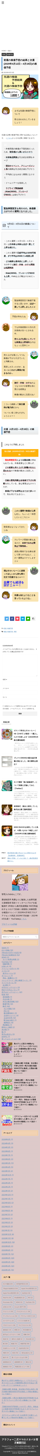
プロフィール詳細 (9, 924)
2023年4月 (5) (7, 1167)
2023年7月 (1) (7, 1155)
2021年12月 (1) (7, 1195)
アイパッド (8, 1311)
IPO (30, 1297)
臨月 (5, 1357)
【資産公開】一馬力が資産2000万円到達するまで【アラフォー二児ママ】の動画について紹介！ (20, 1400)
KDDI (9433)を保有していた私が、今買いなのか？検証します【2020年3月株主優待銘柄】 (26, 830)
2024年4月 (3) (7, 1143)
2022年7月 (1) (7, 1179)
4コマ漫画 (8, 1284)
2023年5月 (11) (8, 1163)
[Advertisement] (20, 27)
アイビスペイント (23, 1311)
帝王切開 (27, 1330)
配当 (28, 1362)
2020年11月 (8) (8, 1238)
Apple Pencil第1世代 (29, 1288)
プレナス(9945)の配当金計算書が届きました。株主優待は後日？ (26, 761)
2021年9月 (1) (7, 1207)
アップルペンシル (10, 1316)
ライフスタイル (25, 1325)
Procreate (8, 1302)
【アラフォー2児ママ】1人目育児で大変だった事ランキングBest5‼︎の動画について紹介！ (26, 1119)
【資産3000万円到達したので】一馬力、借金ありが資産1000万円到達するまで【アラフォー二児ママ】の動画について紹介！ (26, 1102)
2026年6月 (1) (7, 1139)
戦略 (27, 1334)
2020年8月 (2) (7, 1250)
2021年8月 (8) (7, 1211)
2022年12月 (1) (8, 1175)
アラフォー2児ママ (28, 1316)
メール (6, 688)
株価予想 (10, 628)
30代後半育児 (22, 1284)
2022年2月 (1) (7, 1187)
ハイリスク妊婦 (23, 1320)
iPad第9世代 (19, 1297)
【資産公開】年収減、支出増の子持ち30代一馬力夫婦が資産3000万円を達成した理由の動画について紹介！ (20, 1391)
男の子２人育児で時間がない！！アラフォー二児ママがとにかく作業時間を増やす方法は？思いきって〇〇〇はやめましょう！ (26, 1049)
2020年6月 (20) (8, 1258)
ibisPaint (26, 1293)
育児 (15, 1353)
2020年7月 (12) (8, 1254)
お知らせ (7, 1307)
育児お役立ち (27, 1353)
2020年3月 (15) (8, 1270)
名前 (5, 679)
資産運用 (18, 1362)
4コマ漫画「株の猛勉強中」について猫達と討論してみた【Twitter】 (25, 785)
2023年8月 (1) (7, 1151)
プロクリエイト (9, 1325)
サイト (5, 697)
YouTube (30, 1302)
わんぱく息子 (20, 1307)
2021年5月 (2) (7, 1222)
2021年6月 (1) (7, 1218)
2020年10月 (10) (8, 1242)
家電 (17, 1330)
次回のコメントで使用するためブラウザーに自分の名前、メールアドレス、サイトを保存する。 (19, 707)
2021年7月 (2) (7, 1214)
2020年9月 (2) (7, 1246)
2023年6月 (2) (7, 1159)
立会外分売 (24, 1348)
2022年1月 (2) (7, 1191)
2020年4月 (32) (8, 1266)
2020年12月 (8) (8, 1234)
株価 (5, 631)
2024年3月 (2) (7, 1147)
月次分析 (30, 1339)
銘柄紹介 (7, 1366)
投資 (5, 628)
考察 (15, 631)
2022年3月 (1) (7, 1183)
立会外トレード (9, 1348)
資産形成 (7, 1362)
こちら (9, 138)
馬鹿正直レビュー (22, 1366)
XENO (19, 1302)
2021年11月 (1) (7, 1199)
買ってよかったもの (19, 1357)
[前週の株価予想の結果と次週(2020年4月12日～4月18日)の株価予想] (23, 619)
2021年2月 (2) (7, 1226)
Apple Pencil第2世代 (11, 1293)
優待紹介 (7, 1330)
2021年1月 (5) (7, 1230)
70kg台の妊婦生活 (10, 1288)
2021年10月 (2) (8, 1203)
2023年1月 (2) (7, 1171)
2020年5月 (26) (8, 1262)
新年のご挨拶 (17, 1339)
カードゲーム (8, 1320)
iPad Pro (7, 1297)
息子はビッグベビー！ (11, 1334)
